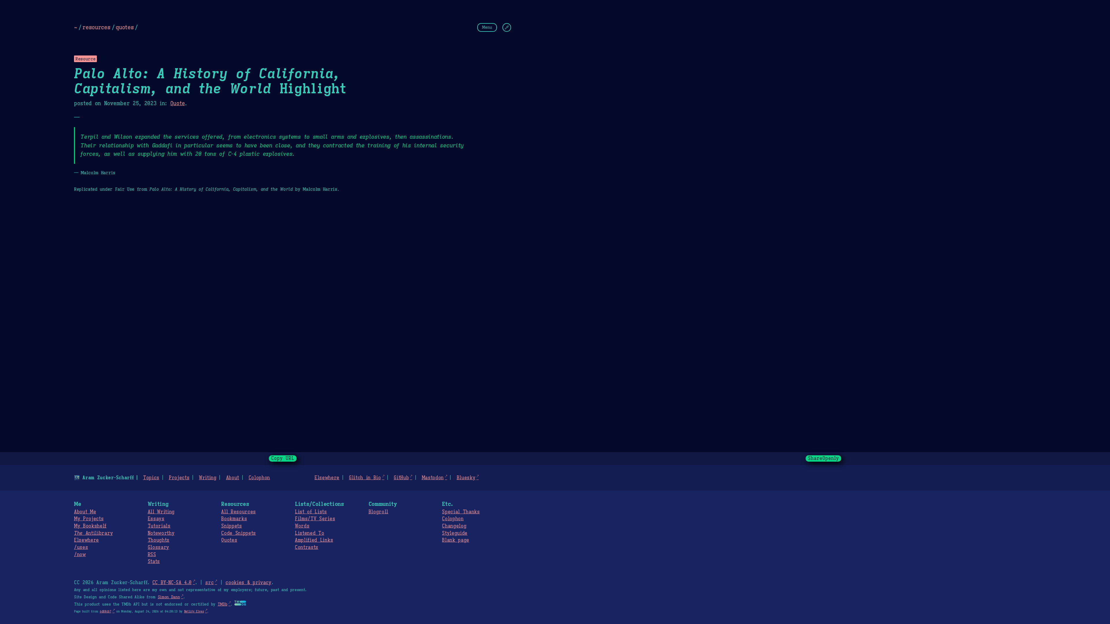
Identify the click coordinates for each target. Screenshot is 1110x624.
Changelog (454, 526)
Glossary (158, 547)
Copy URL (282, 458)
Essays (156, 519)
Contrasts (306, 547)
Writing (208, 478)
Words (302, 526)
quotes (125, 27)
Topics (151, 478)
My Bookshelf (90, 526)
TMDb (222, 604)
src (209, 583)
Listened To (309, 533)
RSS (152, 555)
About (232, 478)
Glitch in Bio (365, 478)
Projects (179, 478)
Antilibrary (93, 533)
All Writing (161, 512)
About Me (85, 512)
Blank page (455, 540)
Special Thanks (461, 512)
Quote (177, 103)
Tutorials (159, 526)
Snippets (231, 526)
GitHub (401, 478)
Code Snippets (238, 533)
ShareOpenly (823, 458)
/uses (81, 547)
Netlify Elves (194, 611)
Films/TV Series (315, 519)
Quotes (229, 540)
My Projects (88, 519)
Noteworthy (161, 533)
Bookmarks (234, 519)
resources (96, 27)
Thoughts (158, 540)
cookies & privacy (248, 583)
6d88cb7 (105, 611)
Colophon (259, 478)
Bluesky (466, 478)
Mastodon (433, 478)
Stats (154, 561)
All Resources (238, 512)
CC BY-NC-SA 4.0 (172, 583)
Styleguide (454, 533)
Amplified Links (314, 540)
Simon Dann (169, 597)
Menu (487, 27)
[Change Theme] (506, 27)
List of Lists (311, 512)
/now (80, 555)
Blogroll (378, 512)
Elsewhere (326, 478)
